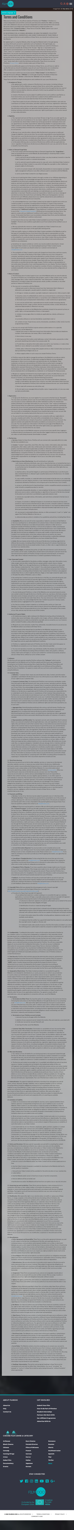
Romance (51, 1441)
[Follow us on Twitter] (21, 1482)
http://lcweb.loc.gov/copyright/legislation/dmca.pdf (23, 891)
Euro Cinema (30, 1441)
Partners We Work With (46, 1415)
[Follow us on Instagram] (31, 1482)
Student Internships (44, 1412)
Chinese (6, 1447)
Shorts (50, 1447)
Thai (49, 1457)
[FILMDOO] (37, 1492)
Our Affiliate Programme (46, 1418)
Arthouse (6, 1441)
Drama (5, 1466)
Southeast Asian (54, 1451)
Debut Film (7, 1460)
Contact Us (7, 1412)
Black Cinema (8, 1444)
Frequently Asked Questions (27, 211)
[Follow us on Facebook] (26, 1482)
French (28, 1451)
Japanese (29, 1463)
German (29, 1454)
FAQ (4, 1408)
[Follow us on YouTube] (42, 1482)
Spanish (51, 1454)
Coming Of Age (8, 1454)
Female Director (32, 1444)
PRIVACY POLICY (60, 1514)
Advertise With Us (43, 1421)
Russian (51, 1444)
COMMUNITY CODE (37, 1516)
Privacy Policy (14, 63)
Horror (28, 1457)
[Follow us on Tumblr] (47, 1482)
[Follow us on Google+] (52, 1482)
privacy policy (52, 770)
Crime (5, 1457)
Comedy (6, 1451)
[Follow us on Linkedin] (36, 1482)
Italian (28, 1460)
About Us (6, 1405)
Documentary (8, 1463)
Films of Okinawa (32, 1447)
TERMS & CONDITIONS (43, 1514)
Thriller (51, 1460)
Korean (28, 1466)
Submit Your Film (43, 1405)
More (50, 1463)
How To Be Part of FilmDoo (47, 1408)
